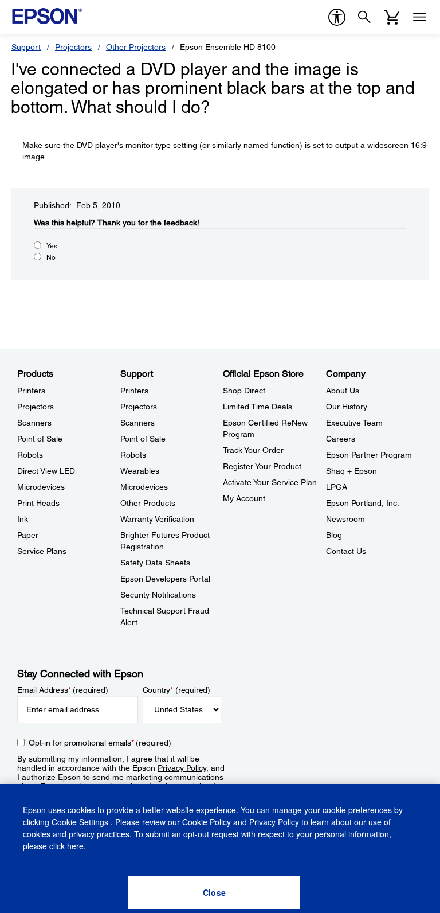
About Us (342, 390)
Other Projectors (136, 47)
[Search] (364, 17)
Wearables (139, 470)
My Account (244, 498)
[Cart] (392, 17)
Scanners (34, 422)
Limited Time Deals (257, 406)
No (51, 257)
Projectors (73, 47)
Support (26, 47)
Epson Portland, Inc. (362, 503)
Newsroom (345, 519)
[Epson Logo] (46, 16)
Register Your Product (262, 466)
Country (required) (177, 689)
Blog (334, 535)
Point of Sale (39, 438)
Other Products (147, 503)
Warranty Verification (157, 519)
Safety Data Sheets (155, 562)
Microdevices (41, 486)
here (75, 846)
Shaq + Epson (351, 470)
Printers (31, 390)
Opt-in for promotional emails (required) (100, 742)
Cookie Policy (206, 822)
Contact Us (346, 551)
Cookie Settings (81, 822)
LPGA (336, 486)
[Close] (214, 892)
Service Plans (41, 551)
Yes (51, 246)
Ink (22, 519)
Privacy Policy (182, 767)
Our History (346, 406)
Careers (340, 438)
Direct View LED (46, 470)
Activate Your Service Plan (270, 482)
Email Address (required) (62, 689)
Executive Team (354, 422)
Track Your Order (253, 450)
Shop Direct (244, 390)
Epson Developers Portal (165, 578)
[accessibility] (337, 17)
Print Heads (38, 503)
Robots (30, 454)
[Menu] (419, 17)
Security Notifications (158, 594)
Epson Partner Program (369, 454)
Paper (27, 535)
